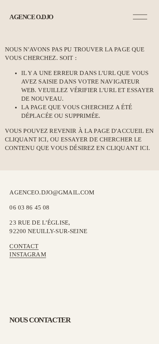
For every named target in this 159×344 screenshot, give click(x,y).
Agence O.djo (31, 16)
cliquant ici (26, 139)
